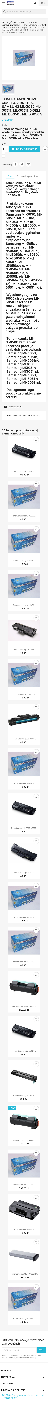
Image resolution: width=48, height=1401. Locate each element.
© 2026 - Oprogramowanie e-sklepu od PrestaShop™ (23, 1396)
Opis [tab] (10, 176)
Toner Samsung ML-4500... (24, 962)
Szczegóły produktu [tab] (27, 176)
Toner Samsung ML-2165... (24, 649)
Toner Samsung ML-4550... (24, 1185)
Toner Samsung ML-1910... (24, 917)
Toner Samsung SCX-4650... (24, 739)
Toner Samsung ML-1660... (24, 560)
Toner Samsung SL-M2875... (24, 872)
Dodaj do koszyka (24, 148)
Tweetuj (21, 164)
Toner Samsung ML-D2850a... (24, 694)
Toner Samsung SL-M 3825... (24, 471)
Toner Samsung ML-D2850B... (24, 516)
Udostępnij (15, 164)
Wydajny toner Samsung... (24, 1140)
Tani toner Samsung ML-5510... (24, 1006)
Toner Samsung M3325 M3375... (24, 828)
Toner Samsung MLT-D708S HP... (24, 1274)
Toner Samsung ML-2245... (24, 1095)
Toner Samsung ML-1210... (24, 783)
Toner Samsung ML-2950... (24, 1318)
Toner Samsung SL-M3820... (24, 1051)
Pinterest (28, 164)
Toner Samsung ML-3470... (24, 605)
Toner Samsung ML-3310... (24, 1229)
